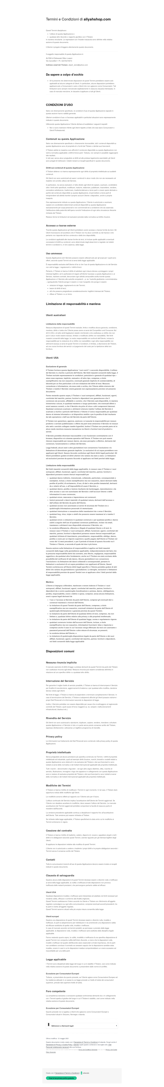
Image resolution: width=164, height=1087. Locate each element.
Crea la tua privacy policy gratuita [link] (61, 1078)
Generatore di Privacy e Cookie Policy (59, 1044)
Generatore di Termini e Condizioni (86, 1042)
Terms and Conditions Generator (87, 1050)
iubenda (76, 1044)
